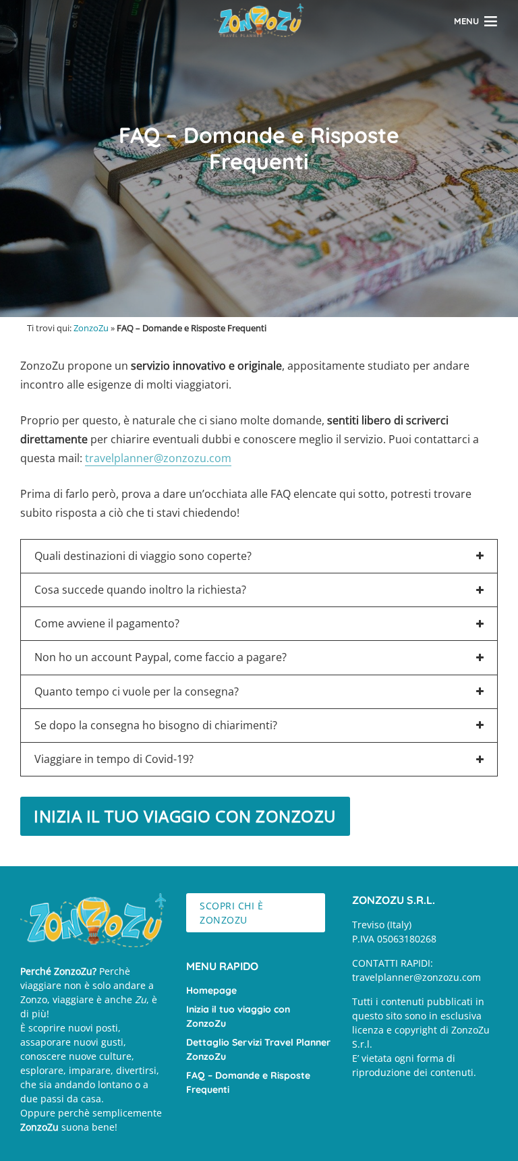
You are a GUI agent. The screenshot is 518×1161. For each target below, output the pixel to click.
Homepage (211, 990)
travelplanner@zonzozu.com (158, 458)
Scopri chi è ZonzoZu (231, 912)
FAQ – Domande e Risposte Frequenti (248, 1082)
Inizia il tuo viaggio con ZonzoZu (238, 1016)
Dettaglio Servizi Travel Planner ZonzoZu (258, 1049)
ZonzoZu (91, 328)
